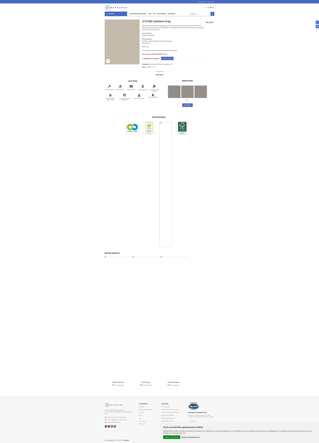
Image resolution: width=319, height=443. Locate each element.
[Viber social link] (155, 67)
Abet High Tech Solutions (167, 415)
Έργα (140, 415)
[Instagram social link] (208, 7)
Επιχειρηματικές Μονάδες (145, 409)
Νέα (140, 418)
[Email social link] (149, 67)
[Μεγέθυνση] (108, 61)
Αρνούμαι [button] (176, 437)
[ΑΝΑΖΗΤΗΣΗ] (212, 14)
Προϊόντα (141, 412)
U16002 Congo (145, 382)
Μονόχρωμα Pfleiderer (155, 64)
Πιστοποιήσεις (142, 421)
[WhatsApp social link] (153, 67)
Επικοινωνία (142, 423)
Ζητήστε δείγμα (167, 58)
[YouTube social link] (210, 7)
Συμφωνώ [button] (167, 437)
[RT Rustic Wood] (200, 92)
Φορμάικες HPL (167, 64)
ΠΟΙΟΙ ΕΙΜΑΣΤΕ (210, 1)
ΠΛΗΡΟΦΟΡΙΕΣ (143, 404)
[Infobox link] (201, 414)
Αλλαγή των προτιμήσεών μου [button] (191, 437)
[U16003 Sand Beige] (173, 318)
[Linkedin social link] (213, 7)
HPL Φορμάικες (165, 406)
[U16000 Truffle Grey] (118, 318)
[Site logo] (116, 7)
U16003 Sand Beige (173, 382)
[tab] (159, 74)
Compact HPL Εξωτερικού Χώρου (170, 412)
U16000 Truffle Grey (118, 382)
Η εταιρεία (141, 406)
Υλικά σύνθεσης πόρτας (167, 421)
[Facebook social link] (206, 7)
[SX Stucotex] (174, 92)
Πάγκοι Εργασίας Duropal (167, 418)
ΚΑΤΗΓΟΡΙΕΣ (164, 404)
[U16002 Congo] (146, 318)
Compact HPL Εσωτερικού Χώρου (170, 409)
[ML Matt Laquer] (187, 92)
